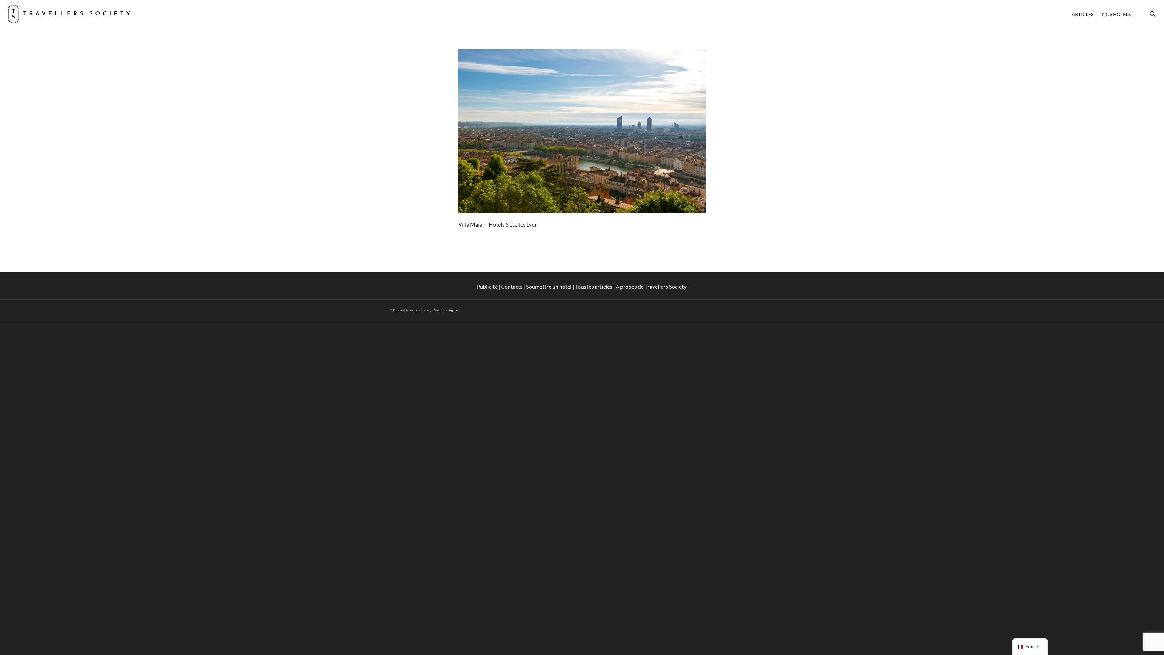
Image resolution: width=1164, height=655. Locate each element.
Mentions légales (446, 310)
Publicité (487, 286)
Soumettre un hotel (549, 286)
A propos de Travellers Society (651, 286)
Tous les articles (593, 286)
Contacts (512, 286)
